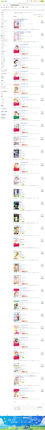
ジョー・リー (32, 291)
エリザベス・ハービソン (34, 138)
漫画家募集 (22, 422)
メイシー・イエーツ (21, 126)
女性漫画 (20, 21)
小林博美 (22, 302)
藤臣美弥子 (24, 327)
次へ (42, 403)
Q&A (17, 419)
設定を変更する (40, 407)
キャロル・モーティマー (22, 391)
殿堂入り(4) (2, 64)
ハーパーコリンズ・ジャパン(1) (5, 88)
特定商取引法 (14, 422)
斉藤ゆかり (27, 99)
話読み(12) (2, 63)
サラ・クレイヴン (27, 100)
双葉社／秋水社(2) (3, 86)
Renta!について (12, 419)
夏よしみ (22, 86)
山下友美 (27, 60)
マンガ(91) (2, 15)
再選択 (9, 97)
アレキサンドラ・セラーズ (22, 47)
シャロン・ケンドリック (22, 61)
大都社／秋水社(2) (3, 87)
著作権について (18, 422)
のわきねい (27, 86)
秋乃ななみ (27, 164)
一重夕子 (22, 125)
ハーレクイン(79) (3, 81)
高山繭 (28, 290)
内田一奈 (22, 35)
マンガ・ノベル (5, 5)
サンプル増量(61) (3, 59)
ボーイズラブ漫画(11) (3, 21)
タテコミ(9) (2, 52)
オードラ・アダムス (27, 391)
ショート (15, 5)
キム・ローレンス (30, 328)
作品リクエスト (24, 419)
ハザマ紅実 (22, 99)
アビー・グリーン (28, 47)
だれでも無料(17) (3, 60)
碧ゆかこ (25, 99)
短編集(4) (2, 53)
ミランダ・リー (25, 178)
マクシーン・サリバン (22, 165)
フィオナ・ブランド (29, 125)
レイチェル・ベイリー (28, 291)
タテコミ (20, 190)
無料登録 (42, 1)
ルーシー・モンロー (36, 60)
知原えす (24, 138)
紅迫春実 (27, 390)
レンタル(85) (2, 58)
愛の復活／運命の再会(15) (4, 40)
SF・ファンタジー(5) (3, 28)
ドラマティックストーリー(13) (4, 41)
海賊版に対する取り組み (27, 422)
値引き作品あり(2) (3, 71)
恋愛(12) (2, 27)
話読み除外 (34, 14)
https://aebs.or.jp (13, 428)
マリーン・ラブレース (31, 60)
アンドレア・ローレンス (32, 290)
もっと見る (2, 94)
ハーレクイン (23, 48)
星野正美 (22, 390)
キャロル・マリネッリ (32, 100)
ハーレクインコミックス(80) (4, 20)
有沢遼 (29, 86)
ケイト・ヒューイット (22, 340)
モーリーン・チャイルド (34, 99)
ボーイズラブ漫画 (21, 151)
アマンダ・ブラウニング (31, 302)
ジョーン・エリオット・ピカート (23, 328)
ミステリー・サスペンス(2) (4, 31)
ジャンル (26, 7)
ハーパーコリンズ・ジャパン (25, 179)
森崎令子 (24, 73)
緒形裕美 (27, 290)
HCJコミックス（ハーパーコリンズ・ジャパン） (27, 36)
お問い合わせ (20, 419)
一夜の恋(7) (2, 46)
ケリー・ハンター (25, 277)
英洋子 (24, 125)
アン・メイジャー (25, 265)
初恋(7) (2, 47)
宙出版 (22, 192)
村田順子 (24, 390)
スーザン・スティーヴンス (29, 73)
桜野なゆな (24, 164)
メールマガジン (33, 419)
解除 (11, 97)
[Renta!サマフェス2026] (6, 1)
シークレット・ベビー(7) (4, 45)
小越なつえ (24, 60)
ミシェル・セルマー (36, 164)
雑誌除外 (39, 14)
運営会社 (31, 422)
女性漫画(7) (2, 22)
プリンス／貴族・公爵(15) (4, 39)
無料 (42, 239)
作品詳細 (42, 22)
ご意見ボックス (29, 419)
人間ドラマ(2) (2, 33)
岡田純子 (27, 327)
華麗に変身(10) (3, 44)
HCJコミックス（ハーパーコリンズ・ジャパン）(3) (6, 84)
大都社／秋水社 (23, 153)
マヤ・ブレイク (37, 86)
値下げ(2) (2, 66)
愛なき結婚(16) (3, 38)
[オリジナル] (12, 7)
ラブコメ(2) (2, 32)
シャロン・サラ (34, 73)
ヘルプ (15, 419)
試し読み (42, 33)
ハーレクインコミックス (22, 59)
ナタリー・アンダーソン (22, 291)
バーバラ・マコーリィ (32, 86)
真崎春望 (24, 290)
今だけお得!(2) (2, 65)
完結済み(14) (2, 78)
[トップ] (3, 1)
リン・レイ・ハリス (25, 354)
